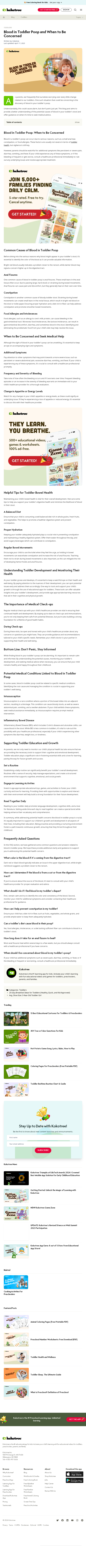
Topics (78, 17)
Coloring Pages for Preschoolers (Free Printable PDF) (54, 1066)
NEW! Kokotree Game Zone (43, 1208)
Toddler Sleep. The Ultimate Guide (46, 1375)
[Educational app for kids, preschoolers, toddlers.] (43, 204)
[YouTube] (72, 1520)
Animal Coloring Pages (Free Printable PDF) (49, 1322)
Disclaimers (25, 1525)
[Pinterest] (82, 1520)
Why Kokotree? (8, 1472)
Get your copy (43, 2)
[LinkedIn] (67, 1520)
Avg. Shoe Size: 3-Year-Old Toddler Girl (25, 995)
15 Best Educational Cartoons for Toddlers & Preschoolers (56, 1013)
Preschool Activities (31, 1505)
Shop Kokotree (50, 1476)
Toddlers (8, 27)
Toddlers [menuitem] (24, 17)
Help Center (49, 1484)
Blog (12, 17)
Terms (11, 1525)
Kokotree (24, 969)
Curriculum (7, 1476)
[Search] (75, 10)
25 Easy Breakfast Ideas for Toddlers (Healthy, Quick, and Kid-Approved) (39, 992)
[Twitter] (57, 1520)
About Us (48, 1472)
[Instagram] (77, 1520)
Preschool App (8, 1480)
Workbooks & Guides (31, 1476)
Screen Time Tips (29, 1502)
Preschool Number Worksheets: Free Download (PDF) (54, 1340)
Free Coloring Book (31, 1480)
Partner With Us (50, 1491)
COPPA (17, 1525)
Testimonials (7, 1505)
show (77, 122)
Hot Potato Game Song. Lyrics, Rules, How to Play (53, 1049)
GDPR (39, 1525)
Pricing (5, 1502)
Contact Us (49, 1487)
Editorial (33, 1525)
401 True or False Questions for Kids (47, 1031)
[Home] (4, 17)
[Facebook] (62, 1520)
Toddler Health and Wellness (43, 1357)
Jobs (46, 1480)
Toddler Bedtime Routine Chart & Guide (48, 1084)
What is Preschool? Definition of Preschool (50, 1392)
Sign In (66, 10)
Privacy (5, 1525)
